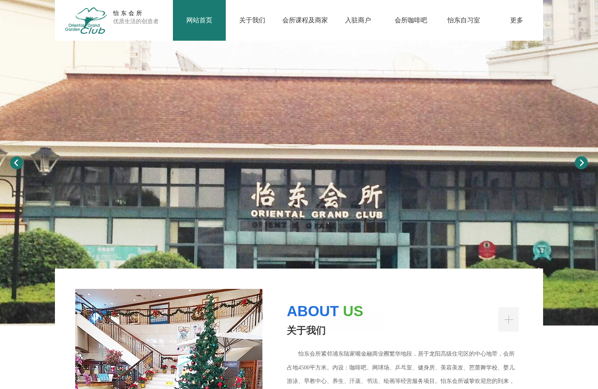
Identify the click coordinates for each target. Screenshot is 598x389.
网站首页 (199, 20)
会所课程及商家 (305, 20)
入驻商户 (358, 20)
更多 (516, 20)
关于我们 (252, 20)
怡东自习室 (463, 20)
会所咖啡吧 (411, 20)
